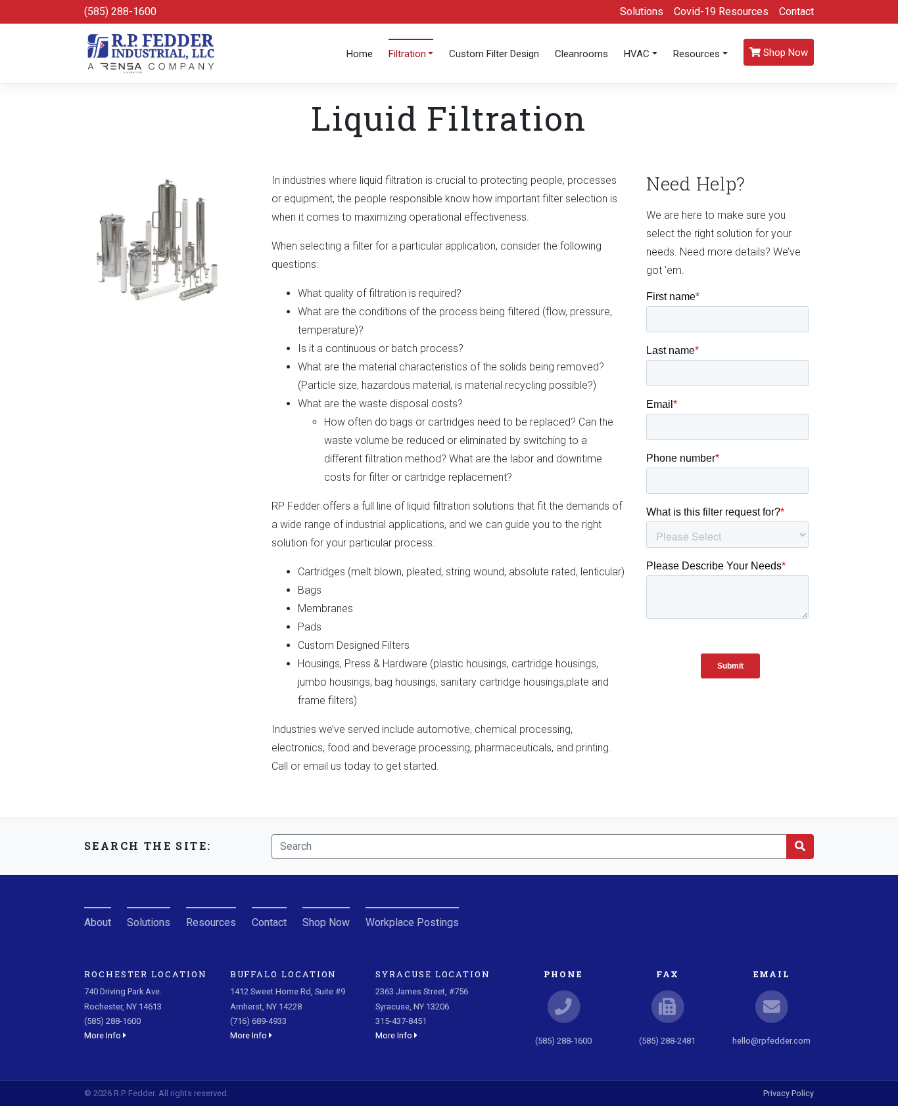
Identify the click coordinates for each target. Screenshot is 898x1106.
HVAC (637, 54)
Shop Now (784, 52)
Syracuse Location (432, 974)
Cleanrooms (581, 54)
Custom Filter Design (494, 54)
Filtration (407, 54)
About (97, 922)
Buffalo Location (283, 974)
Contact (796, 11)
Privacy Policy (788, 1093)
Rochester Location (145, 974)
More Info (103, 1035)
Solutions (641, 11)
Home (359, 54)
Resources (696, 54)
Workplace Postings (412, 922)
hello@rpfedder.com (771, 1041)
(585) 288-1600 (120, 11)
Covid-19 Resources (721, 11)
